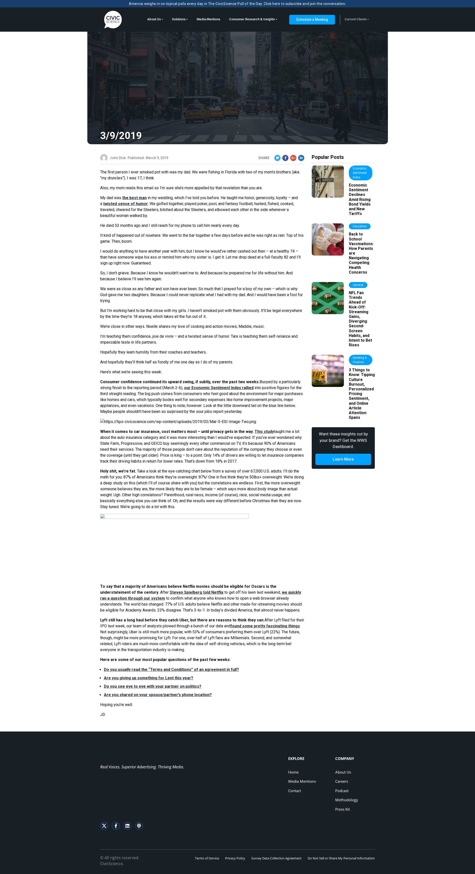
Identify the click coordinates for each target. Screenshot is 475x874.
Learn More (343, 459)
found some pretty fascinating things (265, 626)
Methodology (346, 799)
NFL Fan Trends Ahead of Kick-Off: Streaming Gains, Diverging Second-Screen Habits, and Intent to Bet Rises (360, 318)
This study (264, 431)
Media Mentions (208, 19)
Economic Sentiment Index (360, 173)
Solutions (179, 19)
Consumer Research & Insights (252, 19)
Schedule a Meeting (312, 20)
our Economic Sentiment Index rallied (219, 387)
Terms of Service (207, 858)
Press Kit (342, 809)
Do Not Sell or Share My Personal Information (341, 858)
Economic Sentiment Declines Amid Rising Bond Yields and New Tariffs (360, 199)
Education (360, 226)
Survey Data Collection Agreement (276, 858)
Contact (294, 790)
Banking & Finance (359, 360)
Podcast (342, 790)
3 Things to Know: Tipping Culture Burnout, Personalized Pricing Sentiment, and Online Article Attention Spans (362, 394)
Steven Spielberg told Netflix (196, 592)
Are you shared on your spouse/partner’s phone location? (158, 694)
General (358, 285)
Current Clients (356, 19)
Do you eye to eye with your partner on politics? (152, 686)
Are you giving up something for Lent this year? (148, 678)
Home (293, 772)
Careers (341, 781)
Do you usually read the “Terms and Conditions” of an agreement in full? (171, 669)
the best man (134, 197)
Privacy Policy (235, 858)
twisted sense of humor (125, 203)
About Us (154, 19)
